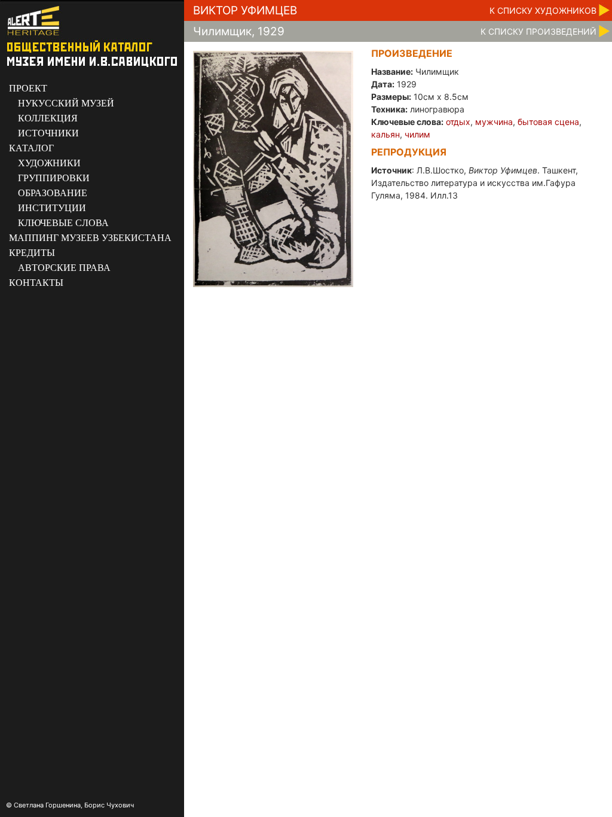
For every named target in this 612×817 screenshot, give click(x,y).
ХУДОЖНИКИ (49, 163)
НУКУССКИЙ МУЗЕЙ (66, 103)
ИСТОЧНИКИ (48, 133)
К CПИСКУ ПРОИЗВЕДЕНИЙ (538, 31)
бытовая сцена (548, 122)
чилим (417, 134)
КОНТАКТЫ (36, 283)
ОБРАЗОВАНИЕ (52, 193)
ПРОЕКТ (28, 88)
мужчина (494, 122)
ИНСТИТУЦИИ (52, 208)
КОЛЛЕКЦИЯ (48, 118)
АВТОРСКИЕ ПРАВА (64, 268)
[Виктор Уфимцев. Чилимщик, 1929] (273, 168)
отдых (458, 122)
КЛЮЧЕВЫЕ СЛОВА (63, 223)
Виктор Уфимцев (245, 10)
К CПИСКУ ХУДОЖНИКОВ (542, 10)
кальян (385, 134)
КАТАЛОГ (31, 148)
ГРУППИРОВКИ (54, 178)
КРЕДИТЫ (32, 253)
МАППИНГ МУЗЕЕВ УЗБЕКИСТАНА (90, 238)
